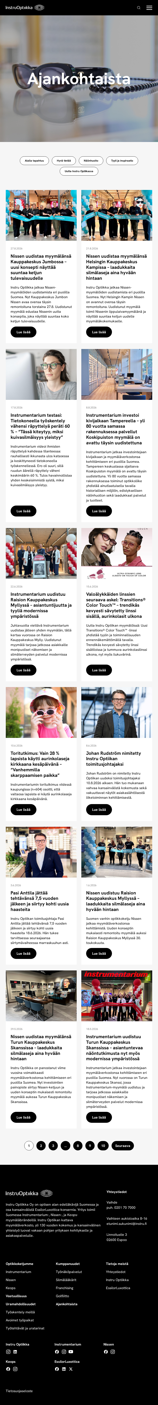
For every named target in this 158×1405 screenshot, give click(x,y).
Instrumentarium (18, 1272)
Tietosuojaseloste (19, 1391)
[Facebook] (57, 1351)
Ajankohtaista (66, 1304)
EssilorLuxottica (118, 1288)
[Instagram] (8, 1351)
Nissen (11, 1280)
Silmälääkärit (66, 1280)
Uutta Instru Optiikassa (79, 171)
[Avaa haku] (139, 8)
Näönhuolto (91, 160)
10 (103, 1145)
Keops (10, 1288)
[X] (70, 1369)
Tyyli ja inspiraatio (122, 160)
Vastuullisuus (16, 1296)
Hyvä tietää (64, 160)
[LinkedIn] (15, 1351)
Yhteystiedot (115, 1272)
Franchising (64, 1288)
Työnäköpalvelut (69, 1272)
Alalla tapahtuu (34, 160)
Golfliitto (62, 1296)
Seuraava (122, 1145)
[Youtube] (70, 1351)
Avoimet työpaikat (20, 1320)
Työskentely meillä (20, 1312)
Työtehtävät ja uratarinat (25, 1328)
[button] (149, 9)
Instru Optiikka (117, 1280)
